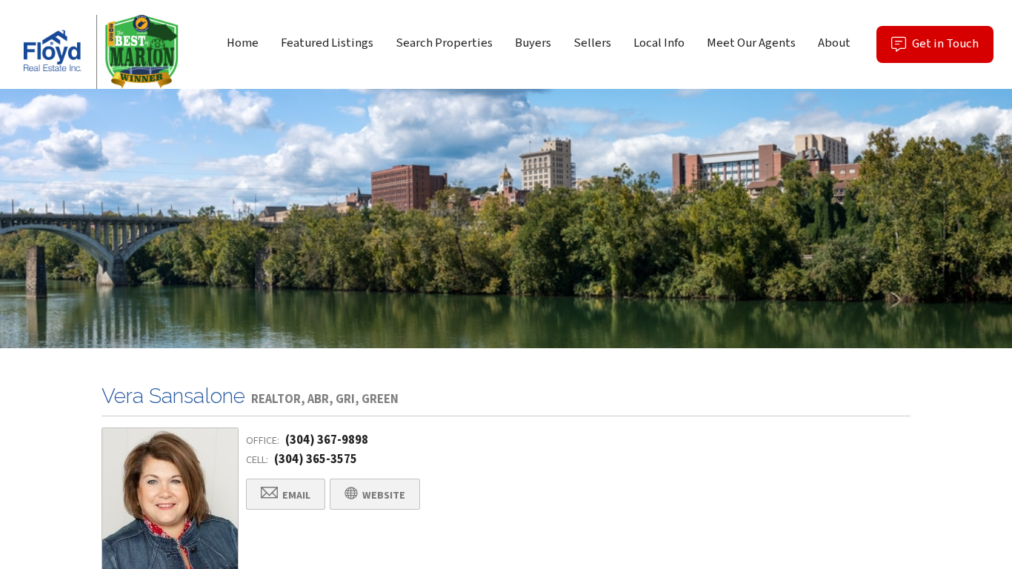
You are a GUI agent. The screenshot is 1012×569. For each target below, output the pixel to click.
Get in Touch (951, 48)
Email (295, 495)
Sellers (592, 43)
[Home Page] (97, 52)
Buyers (533, 43)
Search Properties (444, 43)
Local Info (659, 43)
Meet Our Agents (751, 43)
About (834, 43)
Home (243, 43)
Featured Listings (327, 43)
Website (382, 495)
